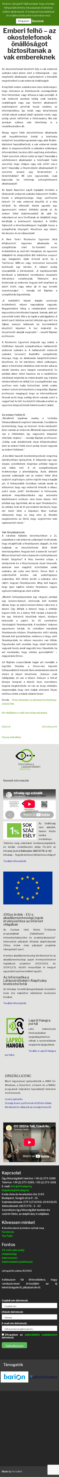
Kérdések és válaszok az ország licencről (28, 1107)
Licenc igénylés (14, 1099)
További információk (14, 861)
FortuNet (17, 1471)
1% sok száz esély (13, 1250)
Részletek (38, 20)
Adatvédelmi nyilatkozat (17, 1261)
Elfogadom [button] (23, 21)
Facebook (8, 1232)
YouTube (7, 1235)
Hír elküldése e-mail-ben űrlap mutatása (24, 712)
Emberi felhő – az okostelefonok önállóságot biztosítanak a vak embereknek (29, 44)
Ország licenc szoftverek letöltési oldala (28, 1103)
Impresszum (9, 1257)
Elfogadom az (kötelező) (29, 1336)
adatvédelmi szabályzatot (41, 1334)
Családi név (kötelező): (15, 1300)
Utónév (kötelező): (12, 1311)
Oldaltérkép (9, 1254)
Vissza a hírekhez (11, 737)
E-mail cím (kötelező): (14, 1323)
